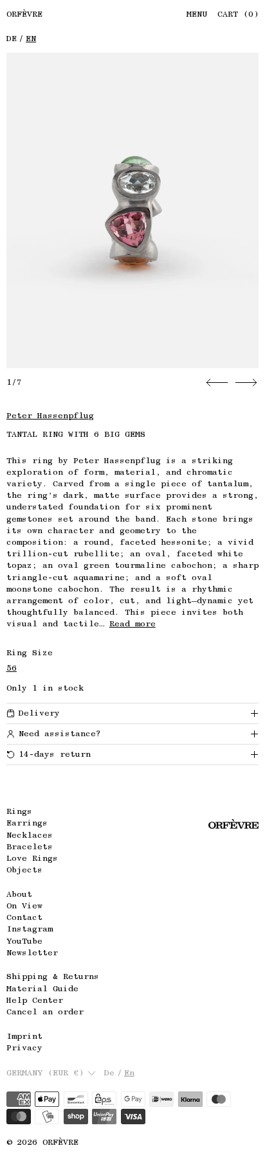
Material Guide (42, 988)
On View (24, 905)
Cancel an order (45, 1011)
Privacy (24, 1047)
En (31, 38)
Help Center (34, 1000)
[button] (132, 210)
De (11, 38)
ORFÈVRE (60, 1142)
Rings (19, 811)
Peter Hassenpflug (50, 415)
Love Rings (32, 858)
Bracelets (29, 846)
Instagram (29, 928)
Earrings (27, 822)
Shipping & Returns (52, 976)
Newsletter (32, 952)
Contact (24, 917)
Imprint (24, 1036)
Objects (24, 869)
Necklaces (29, 835)
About (19, 894)
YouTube (24, 941)
